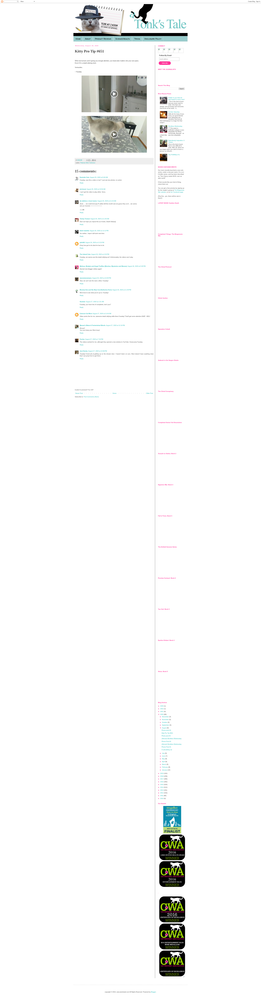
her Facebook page (176, 192)
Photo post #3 (166, 736)
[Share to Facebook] (93, 160)
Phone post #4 (166, 730)
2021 (162, 711)
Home (78, 38)
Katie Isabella (84, 230)
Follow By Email (165, 55)
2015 (162, 784)
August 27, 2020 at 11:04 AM (102, 313)
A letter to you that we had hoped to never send (176, 98)
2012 (162, 793)
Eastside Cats (84, 177)
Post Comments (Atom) (91, 397)
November (165, 719)
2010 (162, 798)
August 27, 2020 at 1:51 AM (95, 301)
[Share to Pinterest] (95, 160)
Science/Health (122, 38)
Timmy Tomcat (85, 219)
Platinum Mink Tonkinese (87, 163)
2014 (162, 787)
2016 (162, 782)
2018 (162, 776)
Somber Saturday (174, 112)
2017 (162, 779)
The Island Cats (85, 254)
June (164, 756)
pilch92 (82, 242)
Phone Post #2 (166, 741)
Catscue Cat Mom (86, 313)
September (166, 725)
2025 (162, 706)
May (163, 759)
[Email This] (87, 160)
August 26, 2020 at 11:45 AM (99, 219)
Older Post (149, 393)
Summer (82, 301)
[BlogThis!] (89, 160)
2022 (162, 709)
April (163, 761)
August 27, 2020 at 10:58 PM (97, 351)
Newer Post (79, 393)
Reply (81, 183)
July (163, 753)
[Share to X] (91, 160)
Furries (82, 339)
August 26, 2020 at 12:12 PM (99, 230)
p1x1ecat (83, 189)
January (165, 770)
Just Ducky (84, 351)
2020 (162, 714)
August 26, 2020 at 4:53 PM (100, 254)
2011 (162, 795)
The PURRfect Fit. (174, 154)
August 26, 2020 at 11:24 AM (106, 201)
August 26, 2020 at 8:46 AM (99, 177)
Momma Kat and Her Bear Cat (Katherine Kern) (96, 290)
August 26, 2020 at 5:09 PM (137, 266)
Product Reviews (103, 38)
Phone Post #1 (166, 747)
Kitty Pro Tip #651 (167, 733)
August (164, 728)
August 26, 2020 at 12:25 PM (94, 242)
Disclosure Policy (152, 38)
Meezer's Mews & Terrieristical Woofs (92, 325)
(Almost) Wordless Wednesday (171, 738)
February (165, 767)
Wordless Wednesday (175, 126)
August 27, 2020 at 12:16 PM (115, 325)
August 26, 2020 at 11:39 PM (121, 290)
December (165, 716)
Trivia (137, 38)
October (165, 722)
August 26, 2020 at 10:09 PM (101, 278)
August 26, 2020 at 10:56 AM (96, 189)
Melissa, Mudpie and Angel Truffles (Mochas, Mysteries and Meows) (103, 266)
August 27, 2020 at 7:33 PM (94, 339)
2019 (162, 773)
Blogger (153, 992)
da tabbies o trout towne (88, 201)
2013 (162, 790)
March (164, 764)
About (88, 38)
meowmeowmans (86, 278)
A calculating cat (167, 749)
